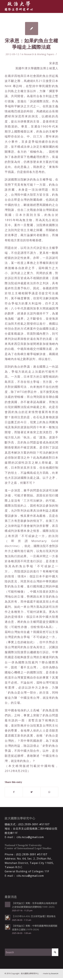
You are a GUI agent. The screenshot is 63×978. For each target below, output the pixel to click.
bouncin (54, 973)
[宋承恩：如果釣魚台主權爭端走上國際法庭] (31, 28)
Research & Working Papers (39, 54)
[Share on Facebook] (14, 792)
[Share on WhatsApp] (49, 792)
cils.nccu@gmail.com (30, 837)
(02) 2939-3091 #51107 (33, 824)
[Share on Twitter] (31, 792)
